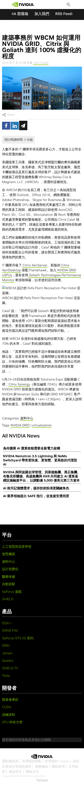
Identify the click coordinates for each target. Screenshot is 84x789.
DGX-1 (7, 623)
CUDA (6, 707)
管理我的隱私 (32, 761)
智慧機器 (8, 554)
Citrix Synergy (19, 384)
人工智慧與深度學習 (16, 546)
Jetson (7, 653)
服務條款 (41, 766)
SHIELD (7, 599)
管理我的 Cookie (57, 761)
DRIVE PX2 (10, 630)
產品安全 (15, 771)
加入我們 (41, 13)
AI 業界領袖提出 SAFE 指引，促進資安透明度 (36, 496)
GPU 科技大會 (12, 722)
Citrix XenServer (34, 265)
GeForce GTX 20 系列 (17, 638)
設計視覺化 (10, 569)
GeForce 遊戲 (12, 591)
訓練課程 (8, 714)
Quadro (7, 660)
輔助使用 (58, 766)
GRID (6, 645)
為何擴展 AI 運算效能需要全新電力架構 (31, 448)
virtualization (42, 425)
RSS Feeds (64, 13)
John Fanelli (41, 63)
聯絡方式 (32, 771)
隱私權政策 (10, 761)
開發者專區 (10, 699)
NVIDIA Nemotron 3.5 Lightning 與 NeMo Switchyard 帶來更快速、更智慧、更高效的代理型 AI (40, 460)
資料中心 (26, 418)
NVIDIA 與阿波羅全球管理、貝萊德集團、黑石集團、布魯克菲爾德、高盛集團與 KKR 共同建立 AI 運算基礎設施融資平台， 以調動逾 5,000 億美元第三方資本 (42, 476)
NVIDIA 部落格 (15, 13)
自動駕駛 (8, 584)
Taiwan (42, 780)
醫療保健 (8, 576)
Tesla (6, 675)
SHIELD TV (10, 668)
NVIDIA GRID (20, 425)
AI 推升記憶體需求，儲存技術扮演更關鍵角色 (36, 488)
